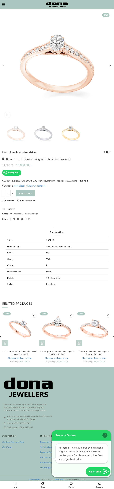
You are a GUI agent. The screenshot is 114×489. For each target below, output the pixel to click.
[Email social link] (18, 219)
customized (18, 185)
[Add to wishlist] (33, 315)
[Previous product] (104, 151)
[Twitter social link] (14, 219)
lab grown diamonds (36, 185)
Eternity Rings (46, 462)
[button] (5, 343)
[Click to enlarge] (7, 115)
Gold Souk (7, 447)
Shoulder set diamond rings (23, 152)
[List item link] (28, 423)
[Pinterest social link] (22, 219)
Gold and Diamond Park (13, 442)
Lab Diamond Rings (49, 457)
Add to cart (25, 193)
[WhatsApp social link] (25, 219)
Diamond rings (46, 442)
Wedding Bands (47, 467)
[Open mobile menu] (4, 4)
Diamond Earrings (48, 452)
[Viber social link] (29, 219)
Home (5, 152)
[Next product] (110, 151)
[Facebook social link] (10, 219)
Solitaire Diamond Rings (51, 447)
